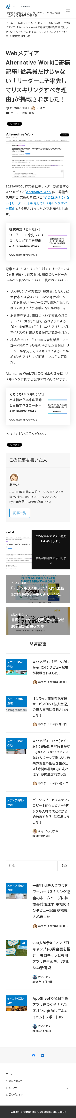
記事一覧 (19, 513)
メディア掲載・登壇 (22, 113)
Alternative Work (38, 192)
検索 (64, 865)
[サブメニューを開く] (67, 1088)
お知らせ (11, 1088)
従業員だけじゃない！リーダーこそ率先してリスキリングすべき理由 (38, 203)
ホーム (10, 1074)
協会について (14, 1081)
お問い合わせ (14, 1095)
